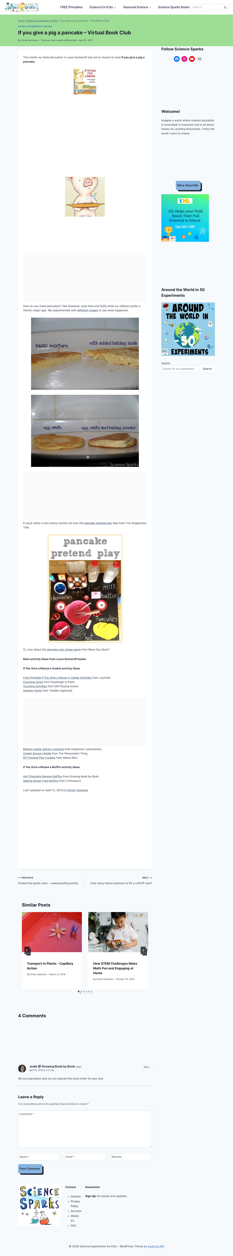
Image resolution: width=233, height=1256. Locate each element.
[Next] (143, 950)
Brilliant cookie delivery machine (43, 749)
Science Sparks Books (174, 7)
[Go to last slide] (26, 950)
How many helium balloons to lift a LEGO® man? (121, 880)
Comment (26, 1114)
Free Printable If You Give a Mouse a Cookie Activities (57, 677)
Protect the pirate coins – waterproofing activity (48, 880)
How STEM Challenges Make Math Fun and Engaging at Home (115, 968)
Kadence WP (156, 1246)
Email (69, 1156)
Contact (76, 1196)
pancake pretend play (98, 523)
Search (165, 363)
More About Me (187, 185)
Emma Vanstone (29, 40)
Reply (146, 1067)
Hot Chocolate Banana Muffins (42, 776)
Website (116, 1156)
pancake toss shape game (64, 649)
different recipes (87, 310)
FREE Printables (71, 7)
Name (24, 1156)
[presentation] (52, 932)
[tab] (78, 991)
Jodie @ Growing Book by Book (52, 1066)
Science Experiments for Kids (35, 26)
